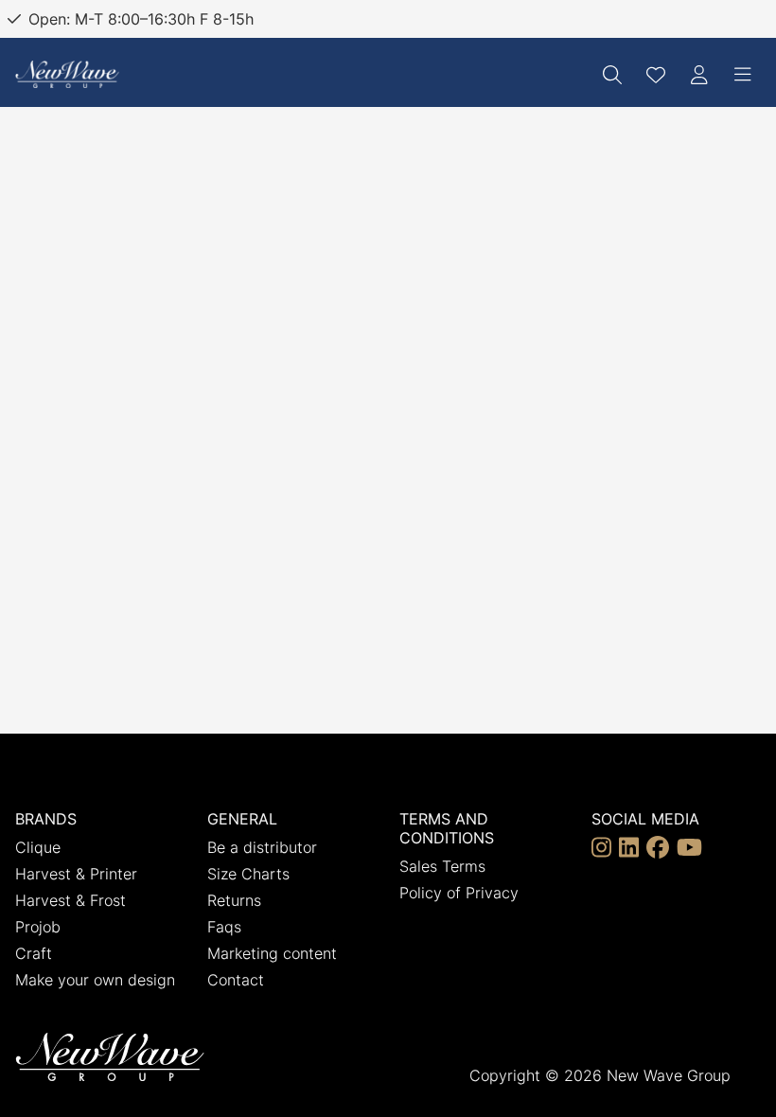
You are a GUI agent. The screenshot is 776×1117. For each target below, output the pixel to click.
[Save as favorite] (656, 75)
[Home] (67, 74)
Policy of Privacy (459, 892)
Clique (38, 847)
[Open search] (612, 75)
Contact (235, 979)
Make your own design (95, 979)
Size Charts (248, 873)
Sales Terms (442, 866)
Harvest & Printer (76, 873)
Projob (38, 926)
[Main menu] (743, 75)
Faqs (224, 926)
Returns (234, 900)
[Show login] (699, 75)
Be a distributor (262, 847)
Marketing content (272, 953)
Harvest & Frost (70, 900)
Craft (33, 953)
